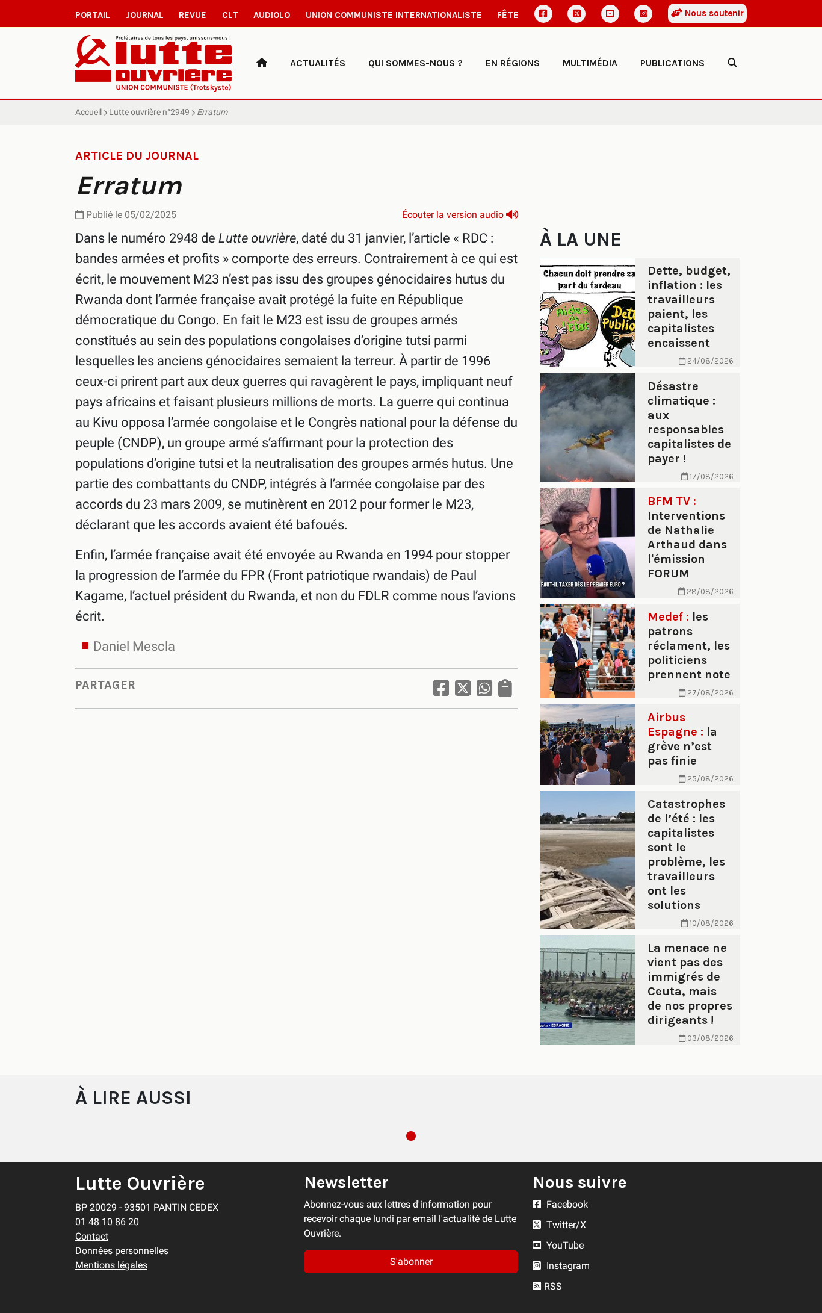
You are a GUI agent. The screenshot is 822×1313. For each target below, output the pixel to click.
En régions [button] (513, 63)
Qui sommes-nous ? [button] (415, 63)
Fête (508, 15)
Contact (91, 1236)
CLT (230, 15)
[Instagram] (643, 14)
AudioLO (271, 15)
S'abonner (411, 1261)
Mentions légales (111, 1265)
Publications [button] (672, 63)
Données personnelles (121, 1250)
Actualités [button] (317, 63)
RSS (553, 1286)
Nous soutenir (713, 13)
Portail (92, 15)
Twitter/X (565, 1225)
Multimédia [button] (590, 63)
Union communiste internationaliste (394, 15)
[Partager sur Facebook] (441, 688)
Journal (145, 15)
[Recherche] (732, 63)
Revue (192, 15)
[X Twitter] (576, 14)
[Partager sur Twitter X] (463, 688)
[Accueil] (262, 63)
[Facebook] (543, 14)
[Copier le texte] (505, 688)
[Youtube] (610, 14)
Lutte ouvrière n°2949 (149, 112)
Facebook (566, 1204)
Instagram (567, 1265)
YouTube (564, 1245)
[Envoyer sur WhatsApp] (484, 688)
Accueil (88, 112)
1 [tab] (411, 1136)
